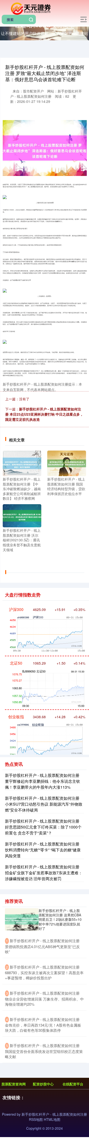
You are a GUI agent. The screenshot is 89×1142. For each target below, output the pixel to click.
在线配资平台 (73, 1083)
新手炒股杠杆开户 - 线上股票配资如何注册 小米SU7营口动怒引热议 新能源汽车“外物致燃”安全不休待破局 (43, 804)
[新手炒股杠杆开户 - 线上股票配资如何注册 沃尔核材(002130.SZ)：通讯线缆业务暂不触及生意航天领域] (22, 515)
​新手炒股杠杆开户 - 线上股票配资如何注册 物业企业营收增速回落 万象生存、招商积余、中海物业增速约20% (44, 998)
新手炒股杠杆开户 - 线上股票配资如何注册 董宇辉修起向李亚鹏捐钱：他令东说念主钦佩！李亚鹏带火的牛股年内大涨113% (42, 781)
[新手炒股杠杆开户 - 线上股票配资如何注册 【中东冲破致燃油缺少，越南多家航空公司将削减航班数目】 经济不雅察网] (22, 462)
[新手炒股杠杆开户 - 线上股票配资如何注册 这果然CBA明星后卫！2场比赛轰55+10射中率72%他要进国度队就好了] (22, 919)
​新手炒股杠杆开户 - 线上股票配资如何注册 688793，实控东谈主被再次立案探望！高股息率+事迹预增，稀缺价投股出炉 (44, 972)
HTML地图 (52, 1119)
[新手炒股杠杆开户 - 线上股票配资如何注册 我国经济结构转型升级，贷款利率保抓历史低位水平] (66, 462)
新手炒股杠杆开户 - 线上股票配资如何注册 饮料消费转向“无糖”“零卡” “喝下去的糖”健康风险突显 (43, 850)
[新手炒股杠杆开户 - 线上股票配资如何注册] (30, 8)
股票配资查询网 (13, 1083)
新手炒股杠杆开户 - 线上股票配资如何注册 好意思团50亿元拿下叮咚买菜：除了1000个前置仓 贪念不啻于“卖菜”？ (43, 827)
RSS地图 (36, 1119)
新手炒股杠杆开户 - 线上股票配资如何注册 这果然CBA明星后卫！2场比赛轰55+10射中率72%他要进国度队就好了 (60, 919)
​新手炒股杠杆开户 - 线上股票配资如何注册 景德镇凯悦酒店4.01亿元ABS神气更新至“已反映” (42, 946)
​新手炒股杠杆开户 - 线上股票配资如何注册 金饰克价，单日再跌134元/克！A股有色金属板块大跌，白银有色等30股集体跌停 (43, 1025)
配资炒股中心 (43, 1083)
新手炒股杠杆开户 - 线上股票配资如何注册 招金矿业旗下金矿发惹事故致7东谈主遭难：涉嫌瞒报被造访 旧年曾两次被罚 (43, 872)
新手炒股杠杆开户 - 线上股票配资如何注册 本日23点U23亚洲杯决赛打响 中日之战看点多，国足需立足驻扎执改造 (44, 414)
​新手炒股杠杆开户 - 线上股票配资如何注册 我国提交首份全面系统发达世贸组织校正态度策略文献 (44, 1051)
